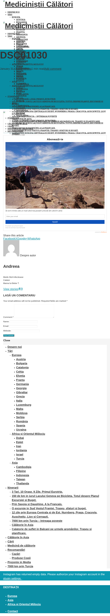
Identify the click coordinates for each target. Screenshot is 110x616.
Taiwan (20, 479)
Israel (19, 98)
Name (6, 321)
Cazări (16, 553)
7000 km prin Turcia (20, 566)
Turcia (20, 100)
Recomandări (16, 549)
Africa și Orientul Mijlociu (28, 64)
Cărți (11, 541)
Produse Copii (21, 557)
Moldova (21, 73)
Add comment (52, 68)
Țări (10, 14)
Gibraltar (22, 39)
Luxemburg (23, 404)
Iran (18, 93)
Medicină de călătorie (21, 545)
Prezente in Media (19, 562)
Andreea (26, 68)
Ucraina (21, 83)
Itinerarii (13, 96)
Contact (13, 611)
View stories (10, 289)
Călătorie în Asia (22, 524)
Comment (8, 317)
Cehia (19, 48)
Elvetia (20, 375)
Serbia (19, 76)
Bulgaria (21, 43)
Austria (20, 19)
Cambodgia (22, 105)
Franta (20, 32)
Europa (16, 17)
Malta (19, 71)
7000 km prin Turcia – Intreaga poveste (37, 520)
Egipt (19, 91)
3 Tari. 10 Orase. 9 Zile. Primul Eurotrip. (34, 99)
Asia (14, 103)
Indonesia (22, 110)
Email (5, 326)
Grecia (20, 63)
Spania (20, 81)
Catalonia (22, 46)
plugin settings (12, 578)
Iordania (21, 96)
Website (7, 331)
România (21, 78)
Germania (22, 34)
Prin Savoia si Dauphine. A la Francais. (33, 106)
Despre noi (14, 12)
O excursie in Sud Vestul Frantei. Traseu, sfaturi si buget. (45, 109)
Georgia (20, 37)
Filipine (20, 108)
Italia (19, 66)
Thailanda (22, 94)
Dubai (19, 88)
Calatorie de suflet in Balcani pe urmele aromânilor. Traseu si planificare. (56, 121)
